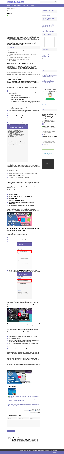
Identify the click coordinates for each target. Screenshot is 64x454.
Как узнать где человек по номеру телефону (24, 394)
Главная (8, 5)
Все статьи (55, 450)
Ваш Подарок (25, 5)
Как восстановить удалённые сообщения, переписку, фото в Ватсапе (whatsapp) (48, 117)
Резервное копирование (12, 52)
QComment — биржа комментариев (48, 27)
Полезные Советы (45, 56)
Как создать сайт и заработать (47, 82)
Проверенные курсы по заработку (43, 450)
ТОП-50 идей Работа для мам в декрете (49, 78)
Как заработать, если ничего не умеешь (49, 75)
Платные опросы (45, 30)
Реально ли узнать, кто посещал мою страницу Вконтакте (49, 139)
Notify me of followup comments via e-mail (15, 427)
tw (54, 453)
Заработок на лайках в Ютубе (47, 83)
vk (56, 453)
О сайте (32, 5)
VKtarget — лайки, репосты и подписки (49, 28)
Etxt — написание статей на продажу (48, 24)
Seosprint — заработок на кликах (48, 31)
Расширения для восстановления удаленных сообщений (18, 59)
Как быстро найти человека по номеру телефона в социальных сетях (49, 129)
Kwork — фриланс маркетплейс (48, 25)
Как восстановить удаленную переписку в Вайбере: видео (18, 57)
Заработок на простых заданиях (48, 76)
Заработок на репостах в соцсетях (48, 77)
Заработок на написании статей (48, 81)
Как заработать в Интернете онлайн (48, 80)
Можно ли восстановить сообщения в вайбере (16, 50)
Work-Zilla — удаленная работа (47, 22)
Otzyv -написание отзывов (47, 26)
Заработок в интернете (16, 5)
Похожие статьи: (12, 60)
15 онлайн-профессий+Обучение (48, 74)
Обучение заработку (46, 52)
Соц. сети (43, 55)
